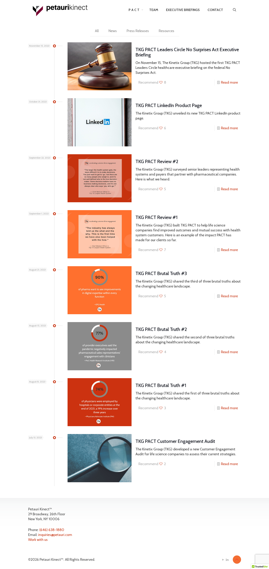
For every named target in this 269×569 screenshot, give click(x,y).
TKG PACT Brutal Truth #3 (161, 273)
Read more (229, 82)
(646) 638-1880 (51, 530)
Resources (166, 31)
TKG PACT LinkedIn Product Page (168, 105)
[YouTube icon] (223, 560)
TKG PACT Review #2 (156, 161)
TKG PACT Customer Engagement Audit (175, 441)
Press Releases (138, 31)
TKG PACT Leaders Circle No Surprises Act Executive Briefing (187, 52)
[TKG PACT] (60, 10)
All (97, 31)
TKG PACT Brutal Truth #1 (160, 385)
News (113, 31)
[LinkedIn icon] (227, 560)
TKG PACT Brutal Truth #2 (161, 329)
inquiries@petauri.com (55, 535)
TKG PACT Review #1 (156, 217)
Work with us (38, 540)
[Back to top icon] (237, 559)
